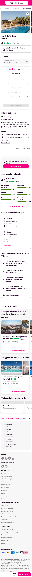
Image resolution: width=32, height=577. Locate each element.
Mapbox (19, 148)
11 (8, 88)
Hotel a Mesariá (7, 429)
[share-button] (27, 14)
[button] (15, 22)
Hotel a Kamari (7, 427)
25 (8, 96)
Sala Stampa (4, 496)
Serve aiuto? (4, 505)
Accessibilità (4, 519)
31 (4, 101)
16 (27, 88)
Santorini (7, 8)
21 (19, 92)
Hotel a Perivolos (7, 446)
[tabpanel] (16, 435)
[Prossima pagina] (29, 418)
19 (12, 92)
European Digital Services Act (9, 517)
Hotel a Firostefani (8, 441)
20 (16, 92)
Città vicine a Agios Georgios (11, 418)
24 (4, 96)
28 (19, 96)
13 (16, 88)
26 (12, 96)
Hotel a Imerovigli (7, 424)
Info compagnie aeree (7, 511)
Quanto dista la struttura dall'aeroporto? (14, 271)
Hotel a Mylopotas (8, 436)
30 (27, 96)
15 (23, 88)
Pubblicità (4, 490)
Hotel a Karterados (8, 434)
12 (12, 88)
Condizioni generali (6, 476)
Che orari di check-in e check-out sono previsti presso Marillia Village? (15, 263)
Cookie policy (4, 482)
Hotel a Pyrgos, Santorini (9, 444)
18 (8, 92)
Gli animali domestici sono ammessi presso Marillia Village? (14, 279)
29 (23, 96)
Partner (3, 493)
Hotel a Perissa (7, 439)
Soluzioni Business (6, 499)
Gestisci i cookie (5, 484)
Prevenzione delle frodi (7, 522)
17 (4, 92)
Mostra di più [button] (7, 245)
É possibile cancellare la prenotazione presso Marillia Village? (15, 288)
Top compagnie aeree (7, 529)
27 (16, 96)
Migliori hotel (4, 540)
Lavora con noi (5, 487)
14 (19, 88)
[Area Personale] (30, 2)
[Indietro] (4, 73)
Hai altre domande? (12, 295)
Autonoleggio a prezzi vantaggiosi (10, 532)
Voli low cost (4, 534)
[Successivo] (27, 73)
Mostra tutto (5, 143)
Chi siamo (3, 473)
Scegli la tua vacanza (6, 537)
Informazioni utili (5, 514)
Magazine (4, 543)
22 (23, 92)
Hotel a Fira (6, 431)
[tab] (11, 418)
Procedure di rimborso (7, 508)
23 (27, 92)
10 (4, 88)
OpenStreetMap (26, 148)
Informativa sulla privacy (7, 479)
